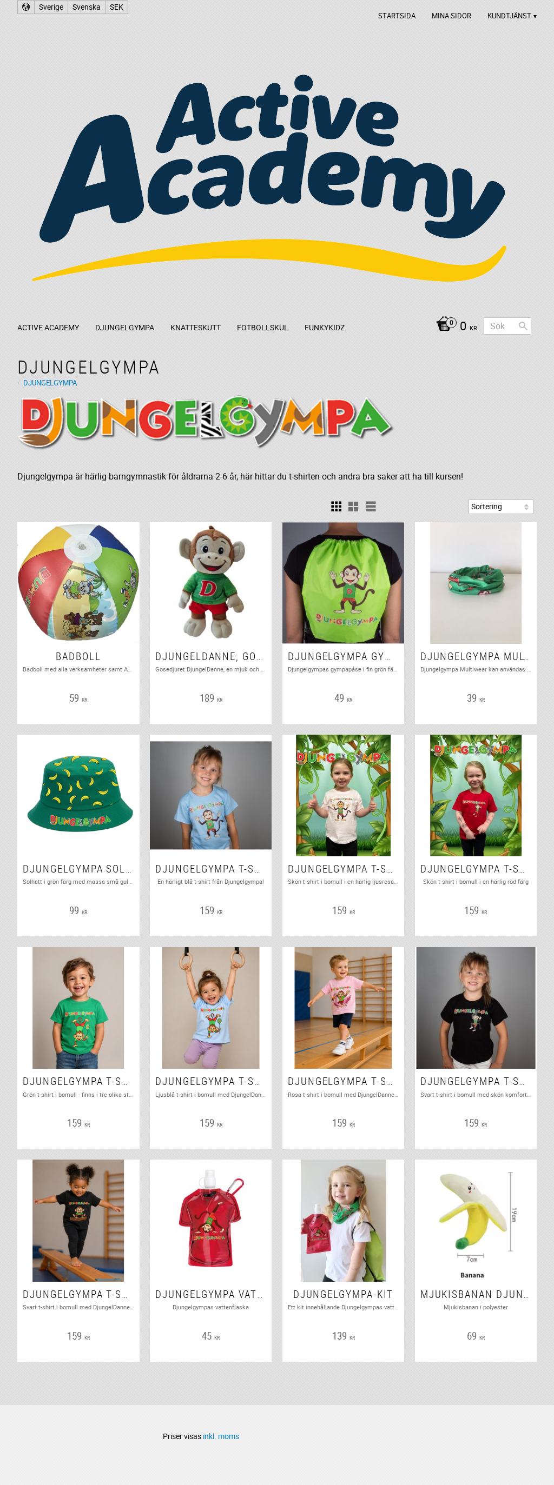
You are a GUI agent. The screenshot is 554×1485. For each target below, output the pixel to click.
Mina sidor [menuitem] (451, 16)
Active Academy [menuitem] (48, 327)
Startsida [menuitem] (397, 16)
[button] (336, 507)
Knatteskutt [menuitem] (195, 327)
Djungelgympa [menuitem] (124, 327)
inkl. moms (221, 1436)
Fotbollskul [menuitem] (262, 327)
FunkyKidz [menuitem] (325, 327)
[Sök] (523, 326)
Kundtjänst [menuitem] (509, 16)
